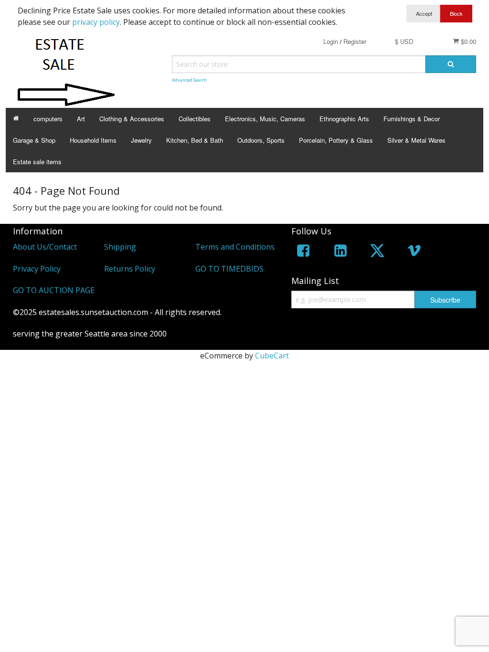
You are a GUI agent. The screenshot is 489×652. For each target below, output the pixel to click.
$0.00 (467, 41)
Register (354, 41)
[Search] (450, 64)
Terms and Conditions (235, 247)
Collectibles (195, 118)
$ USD (404, 41)
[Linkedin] (340, 252)
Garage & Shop (34, 140)
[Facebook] (303, 252)
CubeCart (272, 355)
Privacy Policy (37, 268)
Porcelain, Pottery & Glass (336, 140)
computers (48, 118)
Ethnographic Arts (344, 118)
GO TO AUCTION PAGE (54, 290)
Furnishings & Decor (411, 118)
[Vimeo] (414, 252)
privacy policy (96, 22)
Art (81, 118)
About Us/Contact (45, 247)
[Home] (16, 118)
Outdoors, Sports (261, 140)
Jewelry (141, 140)
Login (330, 41)
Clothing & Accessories (131, 118)
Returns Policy (129, 268)
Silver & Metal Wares (416, 140)
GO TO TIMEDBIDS (229, 268)
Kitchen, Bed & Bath (194, 140)
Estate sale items (37, 161)
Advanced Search (189, 80)
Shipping (120, 247)
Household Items (93, 140)
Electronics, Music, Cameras (265, 118)
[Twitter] (377, 252)
